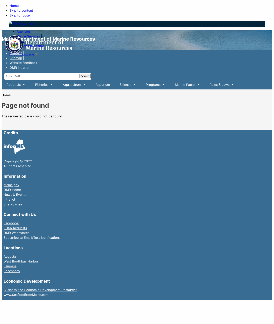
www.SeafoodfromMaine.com (26, 295)
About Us (11, 86)
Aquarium (102, 85)
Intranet (9, 199)
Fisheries (39, 86)
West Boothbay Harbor (21, 261)
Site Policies (13, 204)
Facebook (11, 223)
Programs (150, 86)
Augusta (10, 256)
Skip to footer (20, 15)
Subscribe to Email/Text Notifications (32, 238)
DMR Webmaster (16, 233)
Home (14, 6)
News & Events (15, 195)
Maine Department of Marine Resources (48, 39)
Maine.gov (11, 185)
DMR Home (12, 190)
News (14, 48)
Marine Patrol (182, 86)
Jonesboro (12, 271)
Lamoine (10, 266)
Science (123, 86)
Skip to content (21, 10)
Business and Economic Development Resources (40, 290)
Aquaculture (69, 86)
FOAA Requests (15, 228)
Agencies (23, 31)
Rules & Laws (217, 86)
